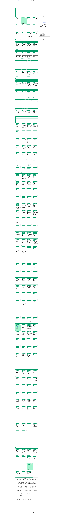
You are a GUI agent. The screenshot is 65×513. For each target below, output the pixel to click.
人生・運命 (23, 479)
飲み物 (30, 482)
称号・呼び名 (27, 483)
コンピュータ (30, 498)
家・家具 (33, 482)
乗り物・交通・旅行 (33, 491)
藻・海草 (34, 498)
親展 (34, 496)
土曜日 (26, 496)
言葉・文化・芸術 (27, 491)
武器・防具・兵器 (34, 487)
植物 (20, 490)
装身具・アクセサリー (23, 487)
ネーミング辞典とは (42, 39)
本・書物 (32, 483)
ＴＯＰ (29, 511)
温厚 (18, 496)
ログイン (45, 22)
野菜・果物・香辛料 (22, 483)
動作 (17, 479)
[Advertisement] (32, 3)
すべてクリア (44, 20)
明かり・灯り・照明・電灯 (20, 499)
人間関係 (33, 486)
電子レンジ (21, 498)
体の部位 (23, 490)
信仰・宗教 (42, 27)
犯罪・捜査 (29, 486)
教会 (23, 498)
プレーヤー (26, 498)
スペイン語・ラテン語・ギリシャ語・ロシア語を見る (27, 117)
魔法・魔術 (26, 486)
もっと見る (17, 58)
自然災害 (20, 479)
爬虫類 (35, 483)
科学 (29, 493)
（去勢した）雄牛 (29, 499)
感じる (25, 499)
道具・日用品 (26, 490)
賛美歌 (21, 496)
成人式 (28, 496)
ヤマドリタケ (31, 496)
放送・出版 (27, 482)
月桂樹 (17, 496)
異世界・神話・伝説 (43, 26)
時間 (30, 483)
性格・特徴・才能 (43, 35)
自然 (34, 479)
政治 (23, 486)
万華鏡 (23, 496)
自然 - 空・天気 (26, 493)
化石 (36, 496)
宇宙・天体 (30, 490)
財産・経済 (31, 479)
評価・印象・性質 (28, 487)
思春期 (17, 498)
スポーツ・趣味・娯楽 (21, 491)
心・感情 (21, 486)
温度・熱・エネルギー (21, 493)
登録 (18, 0)
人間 (25, 479)
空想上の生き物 (23, 482)
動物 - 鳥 (28, 479)
